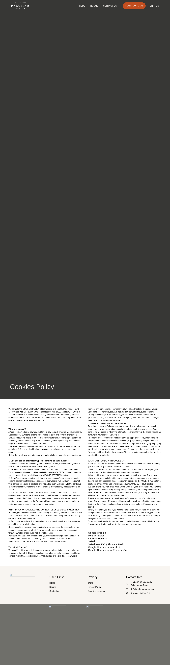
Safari (91, 541)
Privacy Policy (94, 587)
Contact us (110, 6)
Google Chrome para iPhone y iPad (108, 550)
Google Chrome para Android (105, 547)
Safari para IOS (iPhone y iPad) (106, 544)
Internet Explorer (97, 538)
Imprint (91, 583)
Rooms (94, 6)
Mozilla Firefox (96, 535)
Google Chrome (97, 532)
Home (82, 6)
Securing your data (97, 591)
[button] (134, 5)
